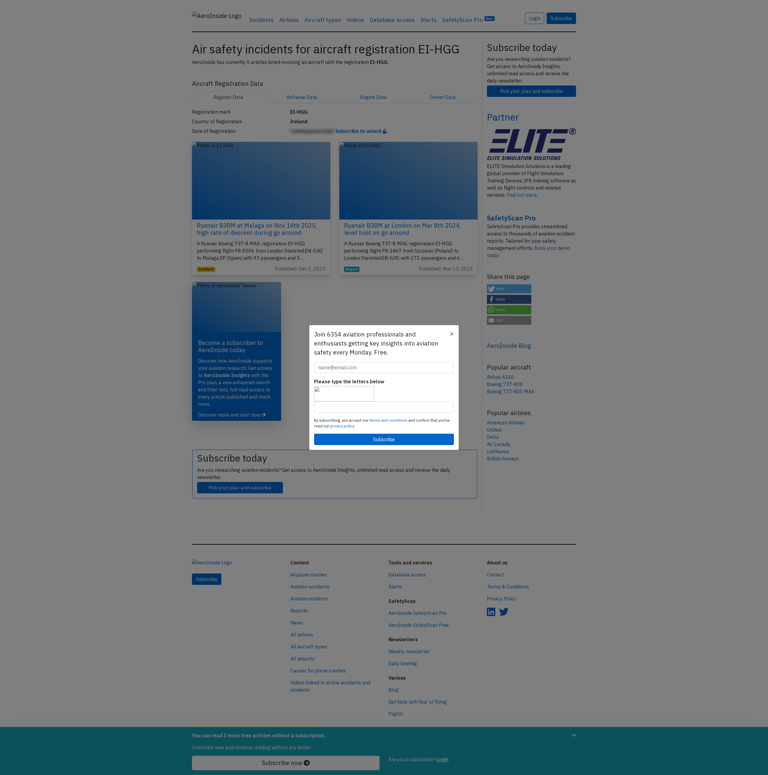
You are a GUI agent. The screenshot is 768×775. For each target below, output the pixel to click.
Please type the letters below (349, 382)
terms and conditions (388, 420)
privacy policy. (342, 426)
